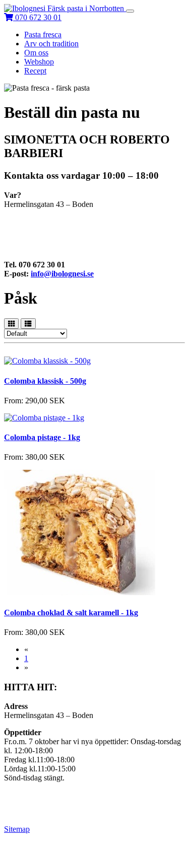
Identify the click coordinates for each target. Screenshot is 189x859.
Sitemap (17, 829)
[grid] (11, 323)
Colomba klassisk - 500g (45, 381)
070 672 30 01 (38, 17)
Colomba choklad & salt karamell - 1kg (71, 612)
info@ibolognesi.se (62, 273)
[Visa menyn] (130, 11)
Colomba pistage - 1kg (42, 437)
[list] (28, 323)
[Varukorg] (9, 17)
